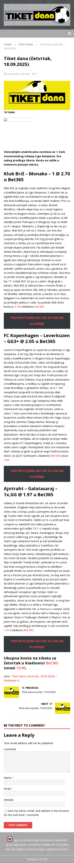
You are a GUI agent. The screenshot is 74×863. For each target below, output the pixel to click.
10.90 (21, 667)
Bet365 (39, 306)
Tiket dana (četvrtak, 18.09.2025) (33, 676)
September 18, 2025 (18, 74)
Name (8, 777)
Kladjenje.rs (11, 680)
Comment (10, 749)
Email (7, 788)
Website (9, 800)
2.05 (6, 460)
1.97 (6, 630)
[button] (69, 33)
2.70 (17, 306)
